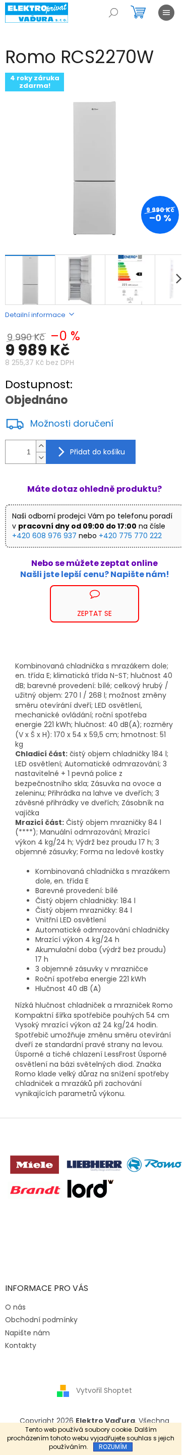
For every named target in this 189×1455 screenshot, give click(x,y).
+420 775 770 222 (130, 536)
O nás (15, 1307)
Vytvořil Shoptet (104, 1390)
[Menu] (166, 13)
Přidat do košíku (97, 452)
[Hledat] (113, 13)
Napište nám (27, 1333)
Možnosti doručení (71, 424)
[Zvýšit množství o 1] (41, 446)
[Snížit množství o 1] (41, 457)
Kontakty (20, 1345)
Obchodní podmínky (41, 1320)
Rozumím (113, 1446)
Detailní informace (35, 315)
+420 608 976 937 (44, 536)
